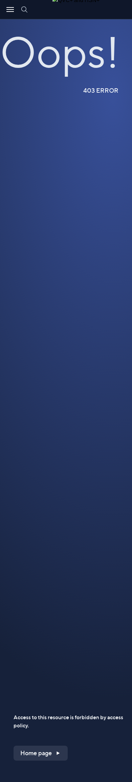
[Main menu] (10, 9)
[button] (41, 753)
